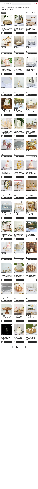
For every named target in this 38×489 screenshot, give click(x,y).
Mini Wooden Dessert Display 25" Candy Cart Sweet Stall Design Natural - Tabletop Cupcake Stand (19, 214)
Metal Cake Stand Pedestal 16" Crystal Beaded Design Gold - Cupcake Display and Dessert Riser (31, 276)
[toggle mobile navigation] (2, 3)
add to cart (8, 32)
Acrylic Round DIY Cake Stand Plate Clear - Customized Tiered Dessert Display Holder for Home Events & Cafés (6, 338)
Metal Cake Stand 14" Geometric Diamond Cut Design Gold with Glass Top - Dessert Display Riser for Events (6, 173)
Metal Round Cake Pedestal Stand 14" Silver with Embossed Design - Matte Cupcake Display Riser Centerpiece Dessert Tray (31, 49)
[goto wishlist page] (34, 3)
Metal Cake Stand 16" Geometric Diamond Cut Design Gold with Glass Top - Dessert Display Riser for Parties (31, 297)
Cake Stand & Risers (26, 7)
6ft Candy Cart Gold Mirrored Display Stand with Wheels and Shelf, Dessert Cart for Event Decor (31, 214)
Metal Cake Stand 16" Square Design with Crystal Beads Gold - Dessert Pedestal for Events (31, 173)
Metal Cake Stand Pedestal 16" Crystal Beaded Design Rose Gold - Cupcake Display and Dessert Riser (19, 297)
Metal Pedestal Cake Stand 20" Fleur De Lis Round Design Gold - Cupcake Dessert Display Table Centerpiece (31, 338)
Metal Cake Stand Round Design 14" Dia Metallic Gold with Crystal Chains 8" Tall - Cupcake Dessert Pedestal (31, 317)
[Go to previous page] (12, 347)
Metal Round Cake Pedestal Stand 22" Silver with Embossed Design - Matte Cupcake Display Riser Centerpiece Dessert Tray (31, 91)
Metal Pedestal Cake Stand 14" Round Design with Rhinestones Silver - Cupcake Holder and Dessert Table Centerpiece (6, 297)
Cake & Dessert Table (18, 7)
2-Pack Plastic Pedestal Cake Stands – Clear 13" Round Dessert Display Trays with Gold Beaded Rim (19, 70)
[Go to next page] (26, 347)
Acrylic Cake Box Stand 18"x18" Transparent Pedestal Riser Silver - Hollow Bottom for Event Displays (18, 338)
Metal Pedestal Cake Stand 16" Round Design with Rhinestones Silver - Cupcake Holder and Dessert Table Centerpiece (19, 255)
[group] (19, 0)
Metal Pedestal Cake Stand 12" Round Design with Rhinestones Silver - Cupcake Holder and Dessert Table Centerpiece (19, 152)
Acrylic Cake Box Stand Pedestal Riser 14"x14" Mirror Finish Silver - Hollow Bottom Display (6, 91)
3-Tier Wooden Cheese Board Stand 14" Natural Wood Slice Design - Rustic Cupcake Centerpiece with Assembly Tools (31, 29)
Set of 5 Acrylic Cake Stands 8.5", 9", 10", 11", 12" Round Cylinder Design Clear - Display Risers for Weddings (31, 194)
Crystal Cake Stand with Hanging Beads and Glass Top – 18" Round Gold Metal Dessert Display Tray (19, 132)
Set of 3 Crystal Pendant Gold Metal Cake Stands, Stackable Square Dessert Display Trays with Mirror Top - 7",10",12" (31, 132)
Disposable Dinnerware (10, 7)
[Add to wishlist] (11, 16)
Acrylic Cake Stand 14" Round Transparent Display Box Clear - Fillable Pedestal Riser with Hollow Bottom (6, 111)
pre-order (33, 156)
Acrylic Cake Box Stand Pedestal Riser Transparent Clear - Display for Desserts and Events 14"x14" (6, 194)
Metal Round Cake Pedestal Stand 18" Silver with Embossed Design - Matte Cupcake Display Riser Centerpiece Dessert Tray (31, 70)
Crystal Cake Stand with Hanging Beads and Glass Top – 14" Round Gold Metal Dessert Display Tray (31, 111)
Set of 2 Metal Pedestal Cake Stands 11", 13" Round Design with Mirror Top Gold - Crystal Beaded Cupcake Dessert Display (19, 194)
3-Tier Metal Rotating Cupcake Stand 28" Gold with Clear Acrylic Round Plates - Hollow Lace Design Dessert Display (19, 111)
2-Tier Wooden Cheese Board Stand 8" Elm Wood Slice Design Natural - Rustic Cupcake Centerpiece (6, 235)
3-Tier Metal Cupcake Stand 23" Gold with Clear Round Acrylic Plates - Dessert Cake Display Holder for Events (6, 255)
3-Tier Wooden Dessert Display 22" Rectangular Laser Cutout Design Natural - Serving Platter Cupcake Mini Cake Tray (19, 235)
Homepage (3, 7)
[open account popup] (32, 3)
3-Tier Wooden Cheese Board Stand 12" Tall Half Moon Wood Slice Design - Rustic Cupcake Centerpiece (6, 70)
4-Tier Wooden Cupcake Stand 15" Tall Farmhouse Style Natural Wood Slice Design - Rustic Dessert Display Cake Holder (6, 49)
